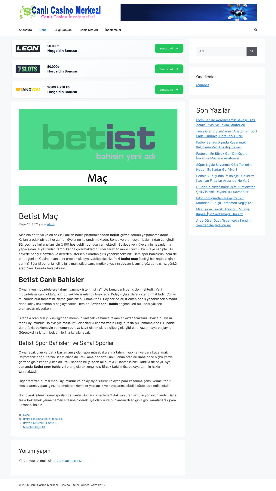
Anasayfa (25, 30)
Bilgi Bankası (63, 30)
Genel (43, 30)
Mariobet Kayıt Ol (34, 427)
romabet (202, 85)
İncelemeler (113, 30)
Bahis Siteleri (89, 30)
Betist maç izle (53, 418)
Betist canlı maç (33, 418)
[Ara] (252, 51)
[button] (256, 30)
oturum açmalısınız (68, 461)
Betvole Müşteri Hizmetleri (39, 422)
